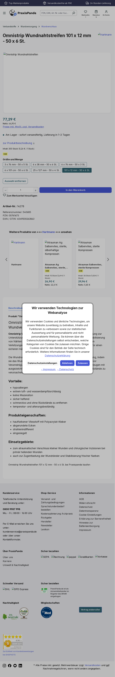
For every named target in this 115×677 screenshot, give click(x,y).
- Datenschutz (65, 369)
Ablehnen (67, 363)
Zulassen (83, 363)
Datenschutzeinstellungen (42, 363)
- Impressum (48, 369)
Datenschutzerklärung (57, 355)
